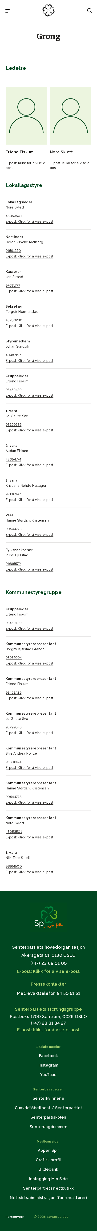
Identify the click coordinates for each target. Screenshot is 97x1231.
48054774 (13, 459)
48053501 (14, 216)
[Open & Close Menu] (7, 11)
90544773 (13, 529)
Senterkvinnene (49, 1098)
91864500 (14, 866)
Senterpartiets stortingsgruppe (48, 1009)
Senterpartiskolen (48, 1117)
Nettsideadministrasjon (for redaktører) (48, 1198)
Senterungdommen (48, 1127)
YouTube (48, 1074)
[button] (89, 11)
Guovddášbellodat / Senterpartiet (48, 1108)
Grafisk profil (48, 1160)
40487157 (13, 355)
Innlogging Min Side (48, 1179)
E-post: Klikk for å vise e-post (29, 221)
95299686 (13, 424)
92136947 (13, 494)
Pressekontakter (48, 984)
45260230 (14, 320)
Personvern (15, 1216)
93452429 (13, 390)
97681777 (13, 285)
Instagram (48, 1065)
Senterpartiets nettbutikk (48, 1188)
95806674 (13, 762)
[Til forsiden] (48, 17)
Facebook (48, 1056)
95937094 (14, 658)
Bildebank (48, 1169)
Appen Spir (48, 1150)
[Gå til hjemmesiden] (48, 931)
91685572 (13, 564)
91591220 (13, 250)
